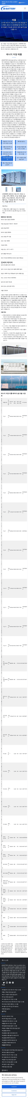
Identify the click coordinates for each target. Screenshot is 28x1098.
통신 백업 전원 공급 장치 (7, 164)
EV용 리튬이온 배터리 (9, 1052)
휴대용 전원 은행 (7, 1067)
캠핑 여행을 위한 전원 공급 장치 (11, 1028)
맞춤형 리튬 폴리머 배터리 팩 (11, 1035)
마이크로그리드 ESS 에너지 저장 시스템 (7, 153)
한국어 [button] (22, 2)
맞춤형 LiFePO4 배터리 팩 (10, 1040)
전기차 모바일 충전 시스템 (10, 1062)
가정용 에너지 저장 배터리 (10, 1057)
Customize (14, 1090)
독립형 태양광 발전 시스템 (10, 1026)
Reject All (14, 1094)
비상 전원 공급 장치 (7, 158)
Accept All (14, 1086)
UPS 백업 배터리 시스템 (9, 1018)
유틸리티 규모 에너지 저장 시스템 (7, 142)
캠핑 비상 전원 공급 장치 (9, 1059)
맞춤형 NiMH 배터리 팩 (9, 1038)
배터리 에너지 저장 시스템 (10, 1055)
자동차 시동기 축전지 (8, 1064)
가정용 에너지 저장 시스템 (21, 153)
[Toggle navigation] (25, 8)
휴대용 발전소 (21, 141)
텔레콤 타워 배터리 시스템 (10, 1021)
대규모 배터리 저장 (8, 1016)
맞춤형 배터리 (6, 1030)
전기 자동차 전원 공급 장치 (21, 158)
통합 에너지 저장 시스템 (9, 1023)
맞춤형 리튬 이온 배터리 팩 (10, 1033)
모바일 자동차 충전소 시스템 (21, 147)
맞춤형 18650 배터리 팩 (9, 1042)
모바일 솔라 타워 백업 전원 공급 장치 (13, 1050)
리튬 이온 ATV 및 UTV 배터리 (7, 147)
